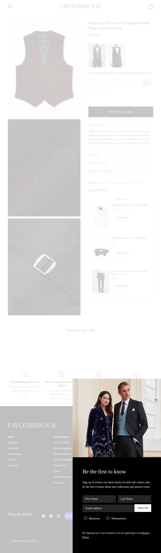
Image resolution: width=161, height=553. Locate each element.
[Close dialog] (155, 384)
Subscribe (142, 507)
